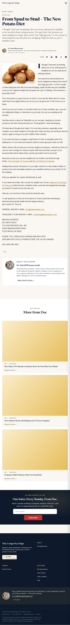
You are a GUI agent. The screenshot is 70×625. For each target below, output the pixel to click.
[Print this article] (52, 57)
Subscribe (33, 518)
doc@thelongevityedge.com (23, 596)
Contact (38, 614)
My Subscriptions (42, 569)
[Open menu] (66, 3)
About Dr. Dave (6, 569)
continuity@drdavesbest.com (45, 215)
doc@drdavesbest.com (34, 209)
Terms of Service (16, 614)
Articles (4, 11)
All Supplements (42, 546)
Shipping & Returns (29, 614)
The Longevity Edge (11, 3)
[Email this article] (47, 57)
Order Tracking (41, 576)
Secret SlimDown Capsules (44, 161)
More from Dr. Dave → (26, 280)
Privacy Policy (6, 614)
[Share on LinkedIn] (66, 57)
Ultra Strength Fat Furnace (18, 161)
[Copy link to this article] (61, 57)
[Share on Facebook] (56, 57)
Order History (41, 573)
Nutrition (10, 11)
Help (38, 580)
